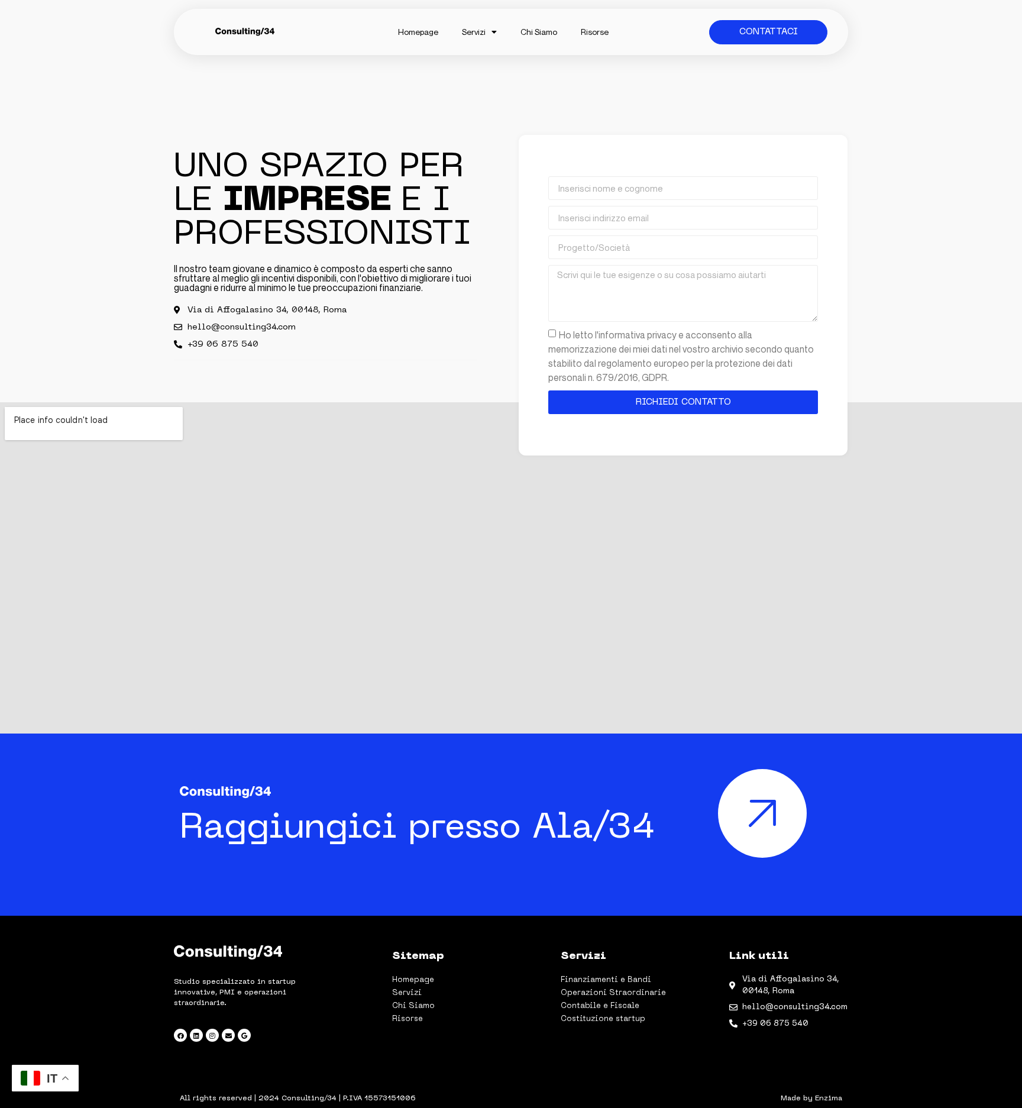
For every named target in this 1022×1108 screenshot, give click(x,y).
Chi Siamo (538, 32)
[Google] (244, 1035)
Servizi (474, 32)
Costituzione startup (603, 1019)
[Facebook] (180, 1035)
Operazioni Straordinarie (613, 993)
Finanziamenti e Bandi (606, 980)
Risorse (595, 32)
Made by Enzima (811, 1098)
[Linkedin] (196, 1035)
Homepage (418, 32)
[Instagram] (212, 1035)
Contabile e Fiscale (600, 1006)
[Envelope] (228, 1035)
